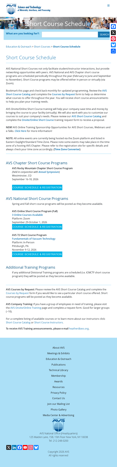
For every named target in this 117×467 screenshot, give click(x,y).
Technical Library (58, 370)
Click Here (20, 131)
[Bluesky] (113, 45)
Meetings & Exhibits (58, 353)
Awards (58, 381)
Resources (59, 387)
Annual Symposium (49, 172)
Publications (58, 364)
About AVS (59, 347)
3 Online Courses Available (27, 215)
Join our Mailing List (58, 404)
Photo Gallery (58, 409)
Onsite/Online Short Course (38, 120)
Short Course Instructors (48, 322)
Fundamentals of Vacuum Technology (33, 238)
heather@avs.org (79, 328)
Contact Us (58, 398)
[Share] (113, 51)
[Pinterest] (113, 39)
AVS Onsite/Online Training (25, 307)
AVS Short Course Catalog (86, 116)
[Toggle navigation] (108, 5)
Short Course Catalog (18, 322)
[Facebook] (113, 27)
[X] (113, 33)
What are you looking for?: (22, 33)
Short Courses (42, 46)
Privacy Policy (58, 392)
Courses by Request (63, 94)
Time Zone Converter (67, 149)
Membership (58, 375)
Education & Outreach (18, 46)
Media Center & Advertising (58, 415)
